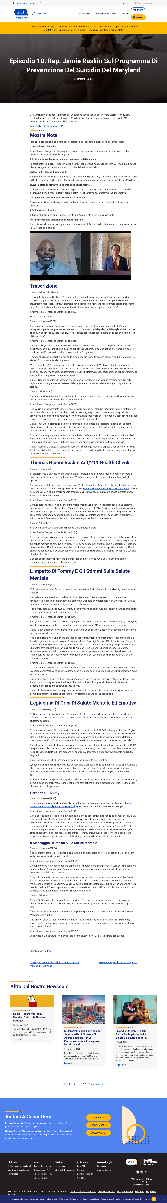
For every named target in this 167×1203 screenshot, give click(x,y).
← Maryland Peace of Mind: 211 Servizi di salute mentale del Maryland (54, 964)
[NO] (163, 1199)
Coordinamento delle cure (18, 1170)
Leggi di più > (18, 1039)
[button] (129, 3)
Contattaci (81, 1178)
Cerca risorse (39, 1170)
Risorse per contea (42, 1178)
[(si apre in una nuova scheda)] (142, 1161)
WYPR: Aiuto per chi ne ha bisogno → (118, 962)
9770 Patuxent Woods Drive (141, 1179)
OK (154, 1199)
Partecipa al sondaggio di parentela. (105, 30)
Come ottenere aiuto (42, 1166)
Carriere (80, 1170)
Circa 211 (81, 1166)
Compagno (101, 1166)
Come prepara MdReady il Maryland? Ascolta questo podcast (29, 1017)
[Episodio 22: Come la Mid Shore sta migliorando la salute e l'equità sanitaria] (135, 1009)
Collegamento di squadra (18, 1166)
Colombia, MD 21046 (141, 1185)
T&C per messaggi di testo (130, 1191)
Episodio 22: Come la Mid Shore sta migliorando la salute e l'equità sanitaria (131, 1034)
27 (84, 1084)
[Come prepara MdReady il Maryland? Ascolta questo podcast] (32, 1001)
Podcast (48, 951)
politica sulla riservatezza (83, 1191)
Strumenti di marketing (64, 1170)
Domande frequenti (85, 1174)
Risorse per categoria (43, 1174)
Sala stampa (60, 1166)
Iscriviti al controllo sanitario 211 (46, 126)
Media (115, 13)
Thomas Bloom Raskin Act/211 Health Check (106, 488)
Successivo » (96, 1084)
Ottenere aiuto (84, 13)
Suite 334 (141, 1182)
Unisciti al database (105, 1170)
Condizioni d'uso (106, 1191)
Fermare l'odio (14, 1174)
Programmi (101, 13)
